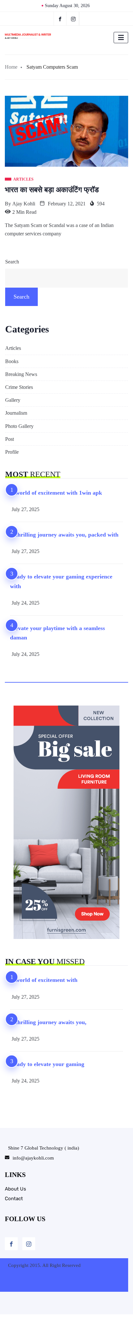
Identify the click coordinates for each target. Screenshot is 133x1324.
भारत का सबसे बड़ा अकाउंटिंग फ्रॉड (52, 190)
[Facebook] (60, 18)
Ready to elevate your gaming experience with (61, 581)
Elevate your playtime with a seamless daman (57, 633)
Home (11, 67)
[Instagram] (28, 1243)
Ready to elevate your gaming (47, 1064)
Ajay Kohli (23, 203)
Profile (12, 452)
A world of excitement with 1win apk (56, 492)
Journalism (16, 413)
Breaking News (21, 374)
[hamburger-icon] (121, 37)
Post (9, 439)
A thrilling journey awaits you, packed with (64, 534)
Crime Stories (19, 387)
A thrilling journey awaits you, (48, 1022)
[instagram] (73, 18)
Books (11, 361)
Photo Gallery (19, 426)
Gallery (12, 400)
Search (12, 261)
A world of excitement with (43, 980)
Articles (13, 348)
